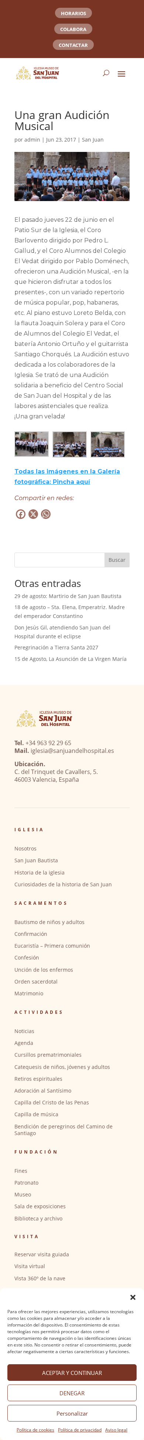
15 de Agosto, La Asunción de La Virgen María (70, 658)
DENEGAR (72, 1393)
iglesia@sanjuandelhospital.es (72, 751)
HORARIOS (73, 13)
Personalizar (72, 1413)
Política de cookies (35, 1430)
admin (32, 139)
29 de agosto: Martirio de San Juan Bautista (67, 596)
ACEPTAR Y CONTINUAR (72, 1372)
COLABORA (73, 29)
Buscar (117, 559)
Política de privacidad (80, 1430)
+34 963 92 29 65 (48, 743)
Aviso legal (116, 1430)
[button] (133, 1297)
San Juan (93, 139)
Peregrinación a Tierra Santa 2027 (56, 647)
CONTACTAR (73, 45)
